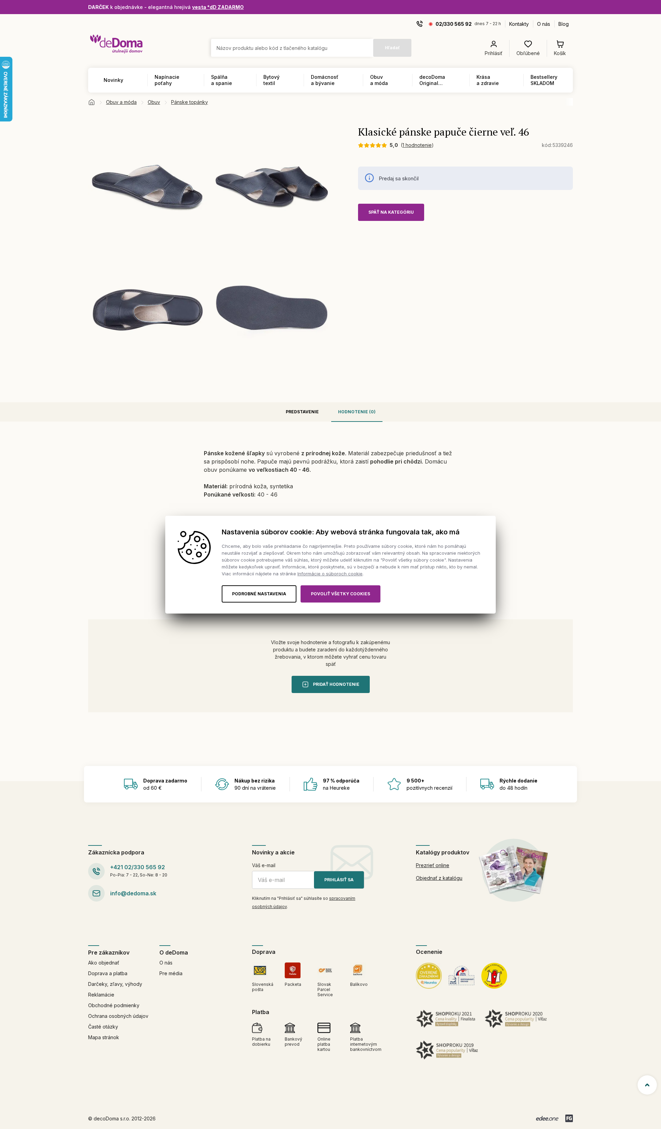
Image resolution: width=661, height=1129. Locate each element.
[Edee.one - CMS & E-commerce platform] (547, 1118)
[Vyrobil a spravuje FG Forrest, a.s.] (569, 1118)
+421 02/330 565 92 (137, 867)
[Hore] (647, 1085)
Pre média (170, 973)
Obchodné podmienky (113, 1005)
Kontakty (519, 24)
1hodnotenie (417, 145)
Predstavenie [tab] (302, 411)
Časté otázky (103, 1027)
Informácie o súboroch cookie (330, 573)
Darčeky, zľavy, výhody (115, 984)
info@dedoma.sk (133, 893)
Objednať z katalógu (439, 878)
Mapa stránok (103, 1037)
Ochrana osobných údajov (118, 1016)
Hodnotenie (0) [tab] (357, 411)
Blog (563, 24)
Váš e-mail (263, 865)
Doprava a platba (107, 973)
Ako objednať (103, 963)
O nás (543, 24)
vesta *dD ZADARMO (218, 7)
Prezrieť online (432, 865)
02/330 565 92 (454, 24)
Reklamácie (101, 995)
